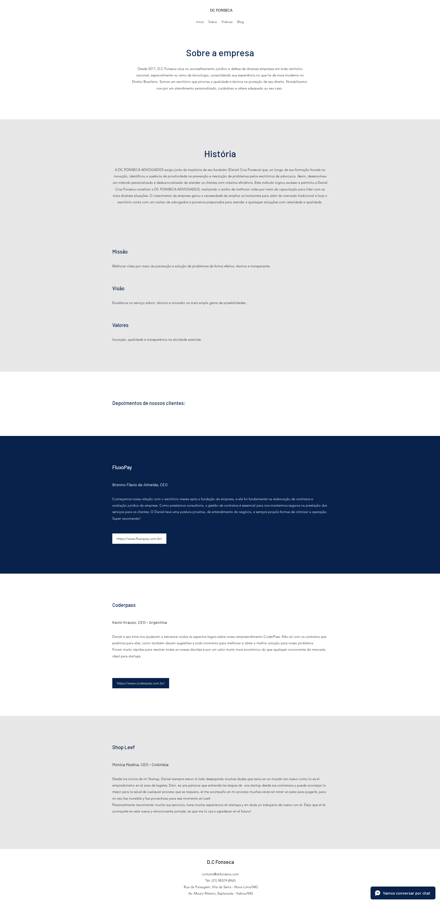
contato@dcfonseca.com (220, 874)
